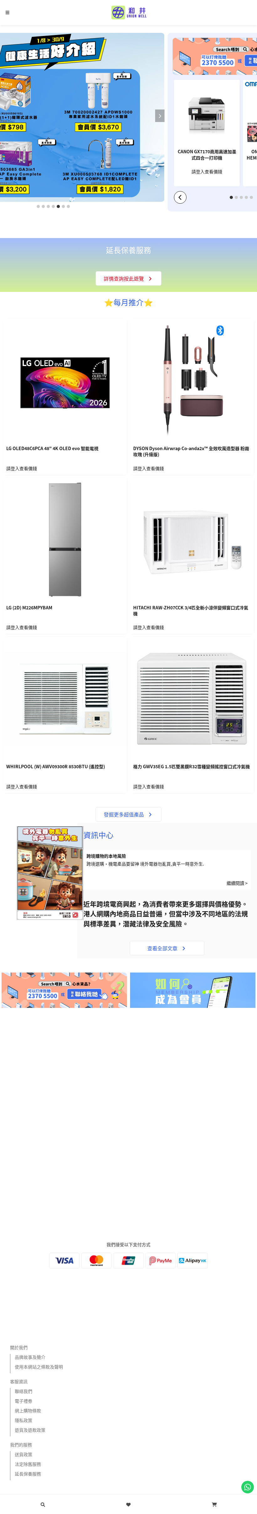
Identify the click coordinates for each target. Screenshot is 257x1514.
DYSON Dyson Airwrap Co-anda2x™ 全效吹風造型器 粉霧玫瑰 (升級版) (191, 451)
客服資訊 (19, 1381)
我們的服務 (21, 1444)
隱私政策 (23, 1420)
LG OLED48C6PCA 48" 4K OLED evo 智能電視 (52, 448)
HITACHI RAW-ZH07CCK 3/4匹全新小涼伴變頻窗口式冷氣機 (190, 611)
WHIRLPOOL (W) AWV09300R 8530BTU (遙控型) (55, 767)
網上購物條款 (28, 1410)
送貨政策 (23, 1454)
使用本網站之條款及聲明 (39, 1367)
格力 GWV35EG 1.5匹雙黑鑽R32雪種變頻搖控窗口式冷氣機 (191, 767)
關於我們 (19, 1347)
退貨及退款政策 (30, 1430)
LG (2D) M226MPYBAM (29, 608)
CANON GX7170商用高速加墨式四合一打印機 (207, 155)
